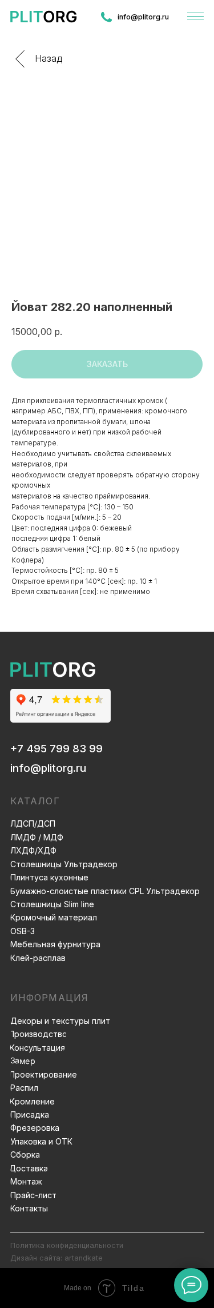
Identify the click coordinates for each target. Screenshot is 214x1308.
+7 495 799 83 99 (56, 748)
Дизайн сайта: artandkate (56, 1258)
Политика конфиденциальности (66, 1245)
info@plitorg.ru (48, 768)
